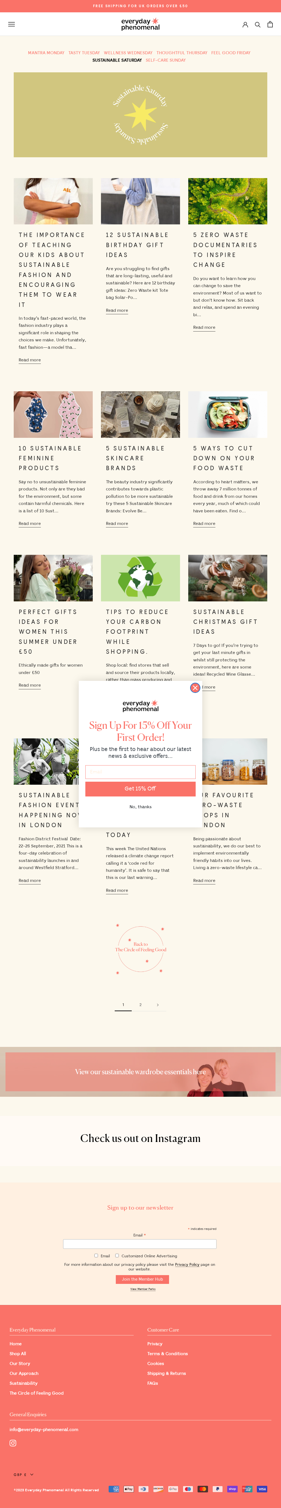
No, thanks (141, 807)
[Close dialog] (195, 688)
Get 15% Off (140, 789)
